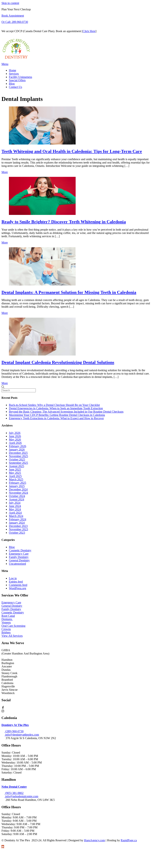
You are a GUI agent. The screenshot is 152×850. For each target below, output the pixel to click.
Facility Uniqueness (20, 77)
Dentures (7, 619)
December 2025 (18, 452)
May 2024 (15, 509)
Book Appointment (12, 15)
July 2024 (14, 502)
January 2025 (17, 486)
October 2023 (17, 532)
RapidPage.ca (129, 840)
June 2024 (15, 506)
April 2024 (15, 512)
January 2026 (17, 449)
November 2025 (18, 456)
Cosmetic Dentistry (20, 550)
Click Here (89, 31)
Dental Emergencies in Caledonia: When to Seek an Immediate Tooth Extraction (56, 408)
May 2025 (15, 472)
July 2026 (14, 432)
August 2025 (16, 466)
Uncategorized (17, 563)
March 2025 (16, 479)
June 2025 (15, 469)
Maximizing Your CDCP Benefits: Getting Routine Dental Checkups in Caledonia (57, 414)
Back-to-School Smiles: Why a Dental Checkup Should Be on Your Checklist (54, 405)
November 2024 (18, 492)
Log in (13, 578)
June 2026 (15, 436)
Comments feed (18, 584)
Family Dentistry (19, 557)
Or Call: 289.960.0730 (14, 21)
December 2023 (18, 526)
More (4, 172)
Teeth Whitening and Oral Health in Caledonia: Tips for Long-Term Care (71, 151)
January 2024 (17, 522)
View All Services (12, 635)
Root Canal (8, 615)
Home (12, 70)
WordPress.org (17, 588)
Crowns (6, 629)
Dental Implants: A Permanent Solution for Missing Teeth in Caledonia (68, 292)
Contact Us (15, 87)
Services (14, 73)
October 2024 (17, 496)
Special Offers (17, 80)
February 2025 (17, 482)
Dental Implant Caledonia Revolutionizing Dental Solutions (57, 362)
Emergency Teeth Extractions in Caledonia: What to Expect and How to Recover (56, 418)
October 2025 (17, 459)
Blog (12, 83)
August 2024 (16, 499)
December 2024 (18, 489)
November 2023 (18, 529)
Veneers (6, 622)
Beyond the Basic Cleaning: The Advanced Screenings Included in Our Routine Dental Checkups (66, 411)
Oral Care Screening (13, 625)
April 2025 (15, 476)
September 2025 (18, 462)
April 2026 (15, 442)
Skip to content (10, 3)
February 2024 (17, 519)
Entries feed (16, 581)
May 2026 (15, 439)
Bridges (6, 632)
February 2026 (17, 446)
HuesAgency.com (94, 840)
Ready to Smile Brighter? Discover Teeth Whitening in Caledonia (63, 221)
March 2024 (16, 516)
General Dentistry (19, 560)
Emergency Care (19, 553)
